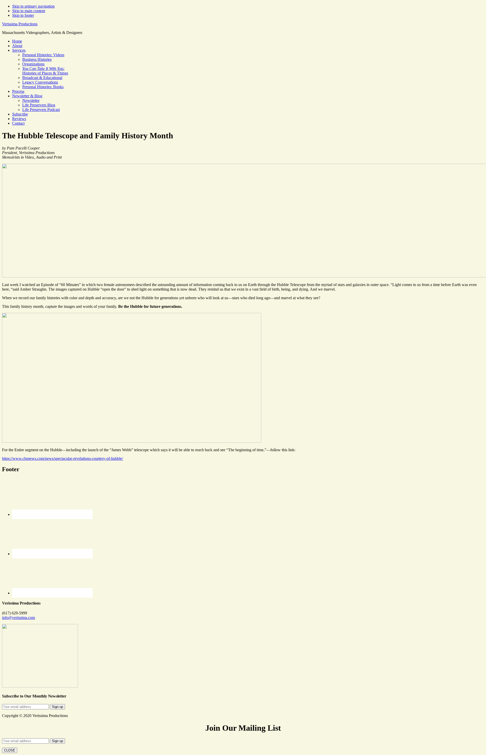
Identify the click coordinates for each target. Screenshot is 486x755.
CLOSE (9, 750)
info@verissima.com (18, 617)
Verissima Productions (19, 24)
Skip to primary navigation (33, 6)
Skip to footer (23, 15)
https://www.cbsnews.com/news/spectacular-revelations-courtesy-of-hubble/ (62, 458)
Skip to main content (28, 11)
